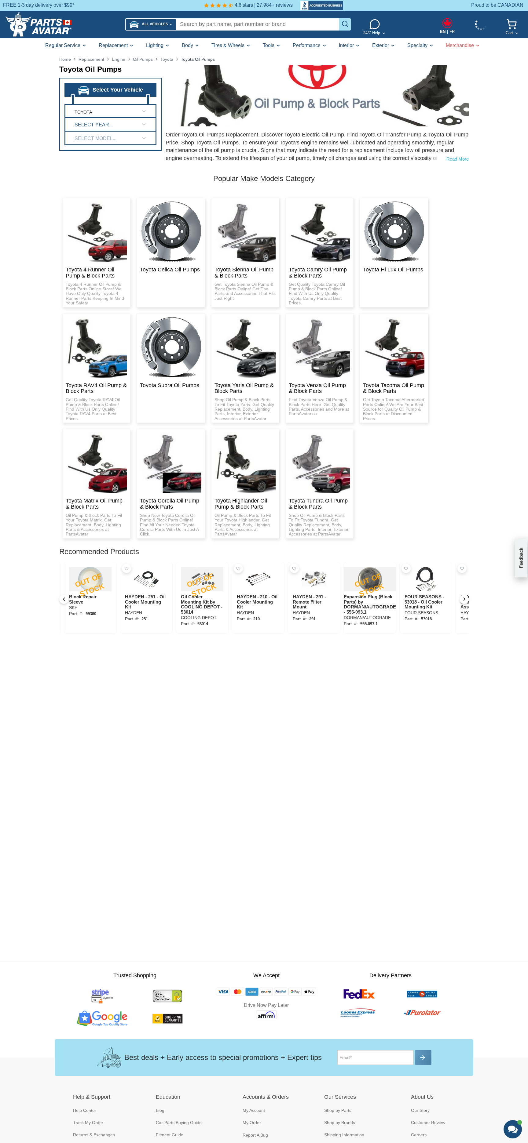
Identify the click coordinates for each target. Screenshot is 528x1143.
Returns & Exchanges (94, 1134)
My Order (252, 1122)
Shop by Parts (337, 1110)
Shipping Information (344, 1134)
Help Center (84, 1110)
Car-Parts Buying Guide (179, 1122)
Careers (419, 1134)
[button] (151, 24)
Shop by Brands (339, 1122)
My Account (254, 1110)
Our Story (420, 1110)
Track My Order (88, 1122)
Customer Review (428, 1122)
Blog (160, 1110)
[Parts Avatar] (62, 24)
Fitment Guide (169, 1134)
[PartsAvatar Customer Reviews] (318, 5)
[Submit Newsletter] (423, 1057)
